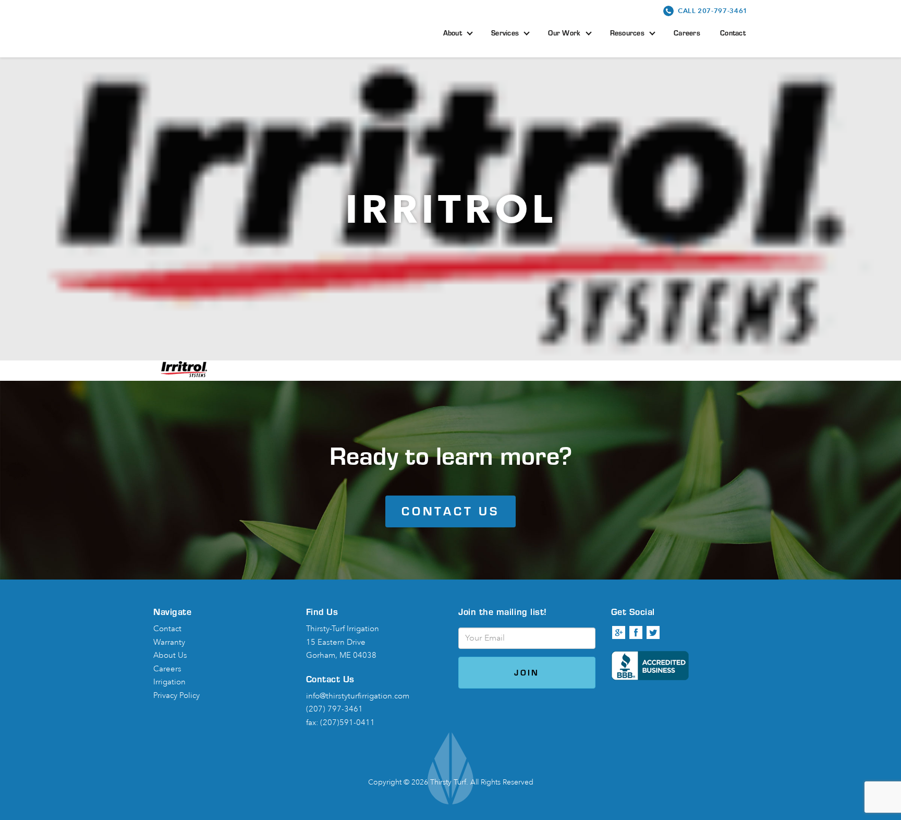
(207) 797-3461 (334, 709)
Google (619, 633)
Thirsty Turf (223, 27)
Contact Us (450, 511)
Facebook (636, 633)
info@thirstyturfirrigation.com (357, 696)
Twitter (653, 633)
